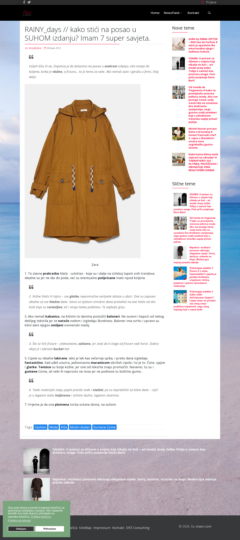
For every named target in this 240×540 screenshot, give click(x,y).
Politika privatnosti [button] (19, 520)
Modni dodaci (80, 427)
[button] (208, 2)
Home (155, 13)
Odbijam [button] (21, 528)
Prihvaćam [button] (49, 528)
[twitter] (29, 2)
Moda (53, 427)
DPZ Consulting (138, 528)
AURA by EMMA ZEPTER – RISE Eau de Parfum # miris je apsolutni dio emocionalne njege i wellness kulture (203, 45)
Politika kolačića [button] (41, 516)
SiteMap (85, 528)
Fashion (40, 427)
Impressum (102, 528)
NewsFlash (172, 13)
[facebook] (24, 2)
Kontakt (193, 13)
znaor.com (203, 526)
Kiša (64, 427)
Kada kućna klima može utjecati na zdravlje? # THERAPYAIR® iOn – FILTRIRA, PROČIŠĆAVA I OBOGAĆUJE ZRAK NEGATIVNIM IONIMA (203, 162)
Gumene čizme (104, 427)
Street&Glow (35, 48)
